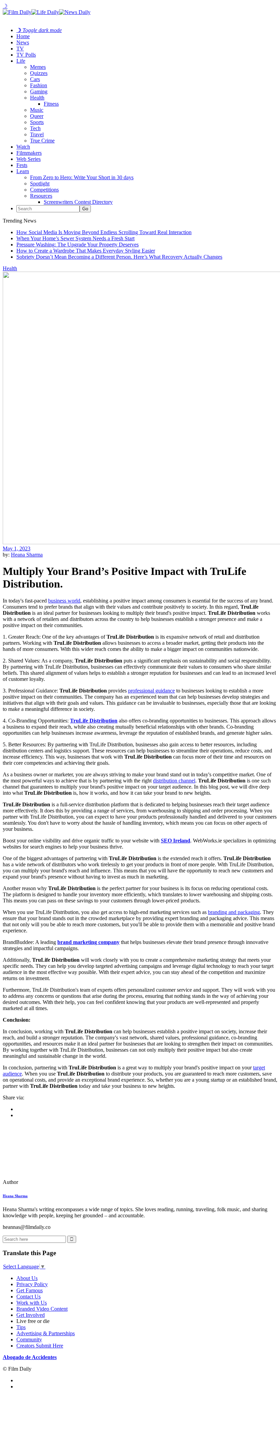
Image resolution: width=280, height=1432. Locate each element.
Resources (41, 196)
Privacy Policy (32, 1284)
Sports (37, 122)
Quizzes (38, 73)
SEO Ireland (175, 840)
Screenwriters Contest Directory (78, 202)
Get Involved (30, 1315)
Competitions (44, 190)
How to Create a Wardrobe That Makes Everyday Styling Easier (85, 251)
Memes (38, 67)
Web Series (28, 159)
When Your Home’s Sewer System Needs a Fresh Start (75, 238)
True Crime (42, 140)
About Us (27, 1278)
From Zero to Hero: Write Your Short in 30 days (82, 177)
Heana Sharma (27, 555)
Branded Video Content (42, 1309)
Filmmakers (29, 153)
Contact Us (28, 1296)
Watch (23, 147)
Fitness (51, 104)
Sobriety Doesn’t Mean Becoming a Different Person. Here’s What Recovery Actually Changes (119, 257)
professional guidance (151, 691)
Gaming (38, 91)
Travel (37, 134)
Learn (22, 171)
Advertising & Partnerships (45, 1333)
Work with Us (31, 1303)
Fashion (38, 85)
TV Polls (26, 55)
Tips (21, 1327)
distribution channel (174, 780)
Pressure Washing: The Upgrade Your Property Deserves (77, 244)
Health (37, 98)
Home (23, 36)
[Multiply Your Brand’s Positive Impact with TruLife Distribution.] (49, 1182)
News (22, 42)
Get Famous (29, 1290)
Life (20, 61)
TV (20, 48)
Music (36, 110)
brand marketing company (88, 942)
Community (29, 1339)
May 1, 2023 (16, 548)
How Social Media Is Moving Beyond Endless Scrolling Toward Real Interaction (104, 232)
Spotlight (40, 183)
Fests (21, 165)
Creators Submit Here (39, 1346)
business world (64, 601)
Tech (35, 128)
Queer (36, 116)
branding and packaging (234, 912)
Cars (35, 79)
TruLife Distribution (93, 720)
